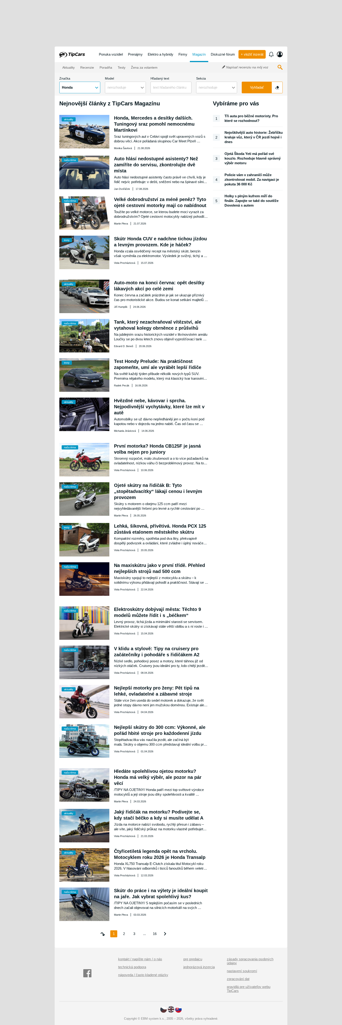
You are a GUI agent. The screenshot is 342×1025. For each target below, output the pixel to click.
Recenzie (86, 67)
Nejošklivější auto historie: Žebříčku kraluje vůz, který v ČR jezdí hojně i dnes (254, 137)
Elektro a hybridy (160, 54)
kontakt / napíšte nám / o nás (140, 959)
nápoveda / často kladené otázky (143, 975)
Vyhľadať (257, 87)
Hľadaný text (160, 78)
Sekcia (201, 78)
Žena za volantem (144, 67)
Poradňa (105, 67)
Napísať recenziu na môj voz (246, 67)
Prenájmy (135, 54)
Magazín (199, 54)
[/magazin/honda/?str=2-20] (164, 933)
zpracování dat (238, 979)
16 (155, 934)
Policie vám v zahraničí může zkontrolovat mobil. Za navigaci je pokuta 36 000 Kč (252, 179)
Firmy (182, 54)
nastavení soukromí (242, 971)
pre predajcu (192, 959)
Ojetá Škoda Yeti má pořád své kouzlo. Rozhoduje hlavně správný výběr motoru (253, 158)
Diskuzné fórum (223, 54)
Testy (121, 67)
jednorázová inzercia (199, 967)
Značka (64, 78)
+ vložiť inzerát (252, 54)
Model (109, 78)
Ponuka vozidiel (111, 54)
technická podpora (132, 967)
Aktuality (68, 67)
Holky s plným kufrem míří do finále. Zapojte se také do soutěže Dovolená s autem (251, 200)
